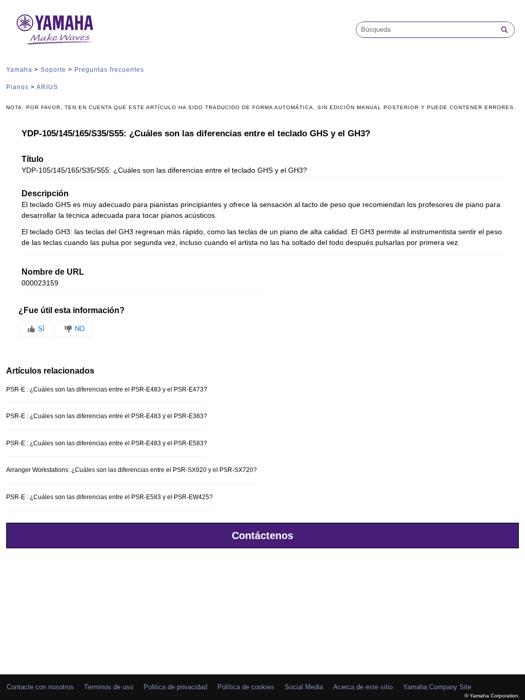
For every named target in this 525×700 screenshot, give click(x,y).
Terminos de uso (108, 687)
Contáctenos (262, 535)
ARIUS (47, 87)
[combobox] (425, 29)
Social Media (304, 687)
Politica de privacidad (175, 687)
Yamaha (19, 69)
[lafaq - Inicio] (54, 29)
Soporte (53, 69)
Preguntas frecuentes (109, 69)
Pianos (17, 87)
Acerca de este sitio (363, 687)
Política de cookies (245, 687)
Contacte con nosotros (40, 687)
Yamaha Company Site (437, 687)
